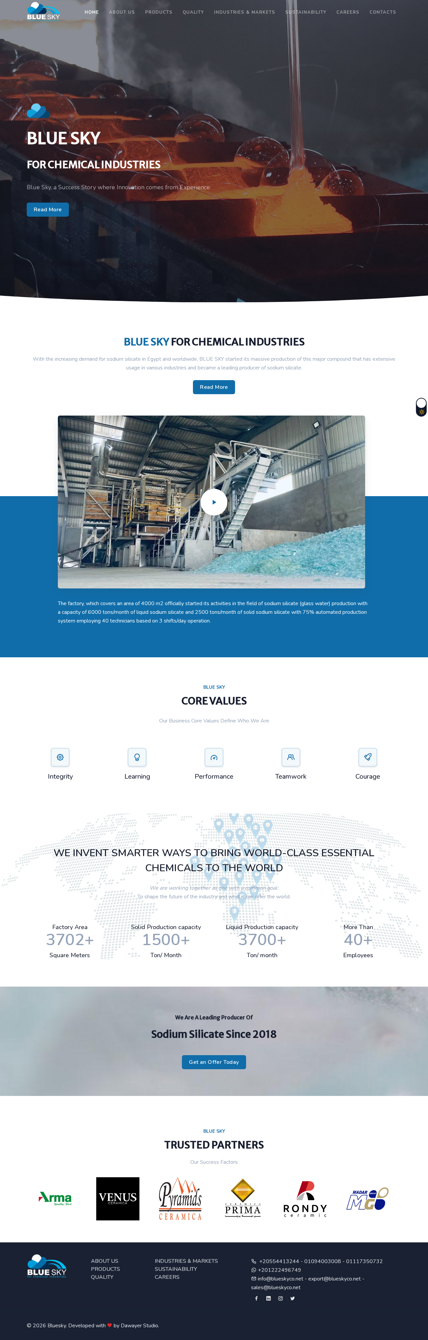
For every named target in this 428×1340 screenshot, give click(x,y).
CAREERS (347, 12)
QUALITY (102, 1277)
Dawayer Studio (139, 1325)
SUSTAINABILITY (305, 12)
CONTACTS (382, 12)
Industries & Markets (244, 12)
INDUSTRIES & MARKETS (186, 1261)
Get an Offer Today (214, 1062)
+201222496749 (278, 1270)
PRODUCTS (159, 12)
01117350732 (364, 1261)
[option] (58, 1199)
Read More (48, 209)
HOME (92, 12)
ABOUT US (122, 12)
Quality (193, 12)
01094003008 (323, 1261)
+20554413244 (280, 1261)
